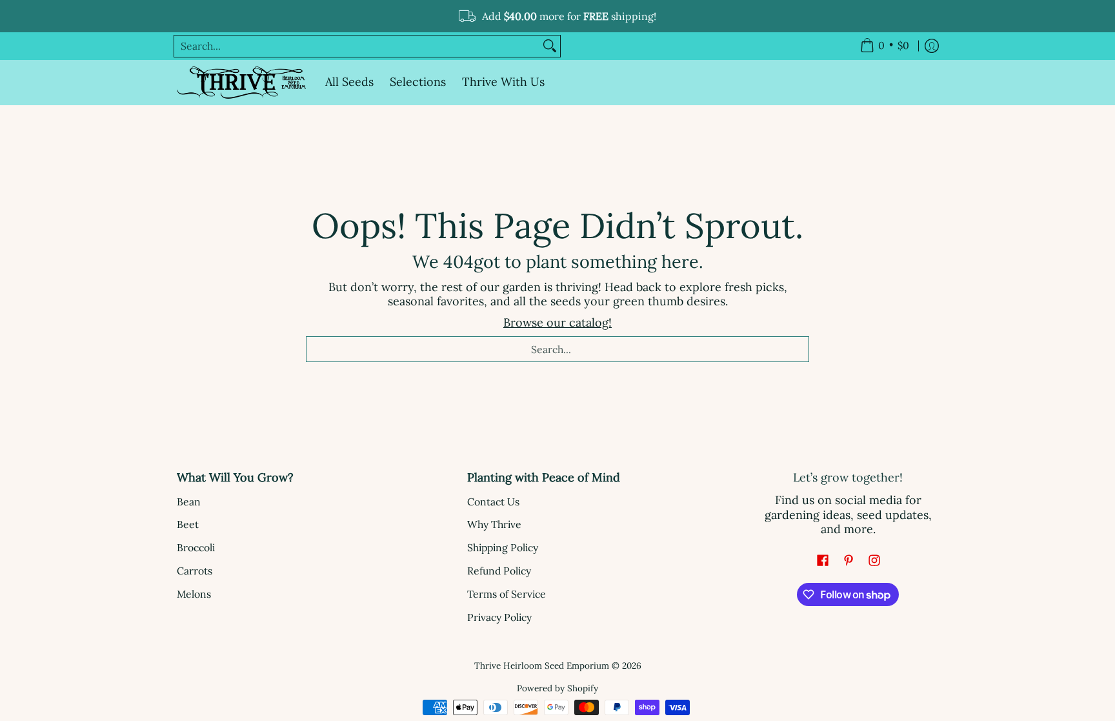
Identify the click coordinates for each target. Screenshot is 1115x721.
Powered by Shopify (557, 688)
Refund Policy (499, 570)
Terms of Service (506, 593)
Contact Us (493, 501)
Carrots (194, 570)
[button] (823, 561)
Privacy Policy (499, 617)
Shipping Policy (502, 547)
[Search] (549, 46)
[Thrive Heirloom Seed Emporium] (241, 82)
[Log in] (932, 46)
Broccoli (196, 547)
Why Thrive (494, 524)
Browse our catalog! (557, 322)
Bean (189, 501)
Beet (188, 524)
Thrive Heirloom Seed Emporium (541, 665)
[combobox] (356, 46)
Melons (194, 593)
